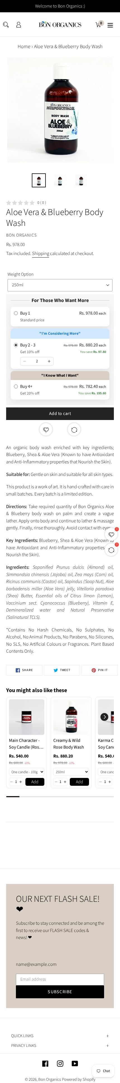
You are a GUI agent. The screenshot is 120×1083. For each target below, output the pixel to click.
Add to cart (60, 413)
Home (24, 46)
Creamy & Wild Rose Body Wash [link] (68, 743)
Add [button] (35, 782)
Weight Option (21, 274)
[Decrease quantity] (24, 361)
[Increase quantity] (49, 361)
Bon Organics (49, 1079)
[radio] (60, 316)
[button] (11, 781)
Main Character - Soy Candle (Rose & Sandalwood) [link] (25, 744)
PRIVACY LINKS (23, 1045)
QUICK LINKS (22, 1036)
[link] (26, 717)
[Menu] (110, 24)
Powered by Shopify (78, 1079)
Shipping (40, 253)
